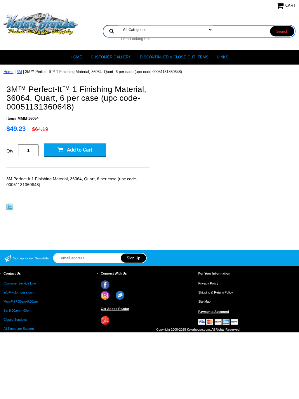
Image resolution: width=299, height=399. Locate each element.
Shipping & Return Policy (215, 292)
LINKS (222, 57)
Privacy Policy (208, 283)
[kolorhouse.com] (41, 24)
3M (19, 72)
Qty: (10, 150)
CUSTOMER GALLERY (111, 57)
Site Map (204, 301)
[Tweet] (9, 209)
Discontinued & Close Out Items (174, 57)
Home (76, 57)
